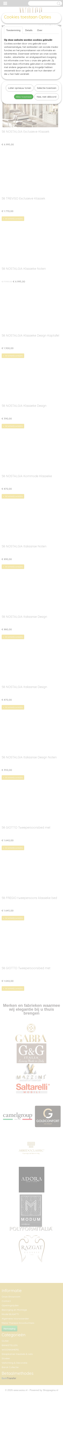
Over (39, 30)
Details (28, 30)
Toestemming (13, 30)
